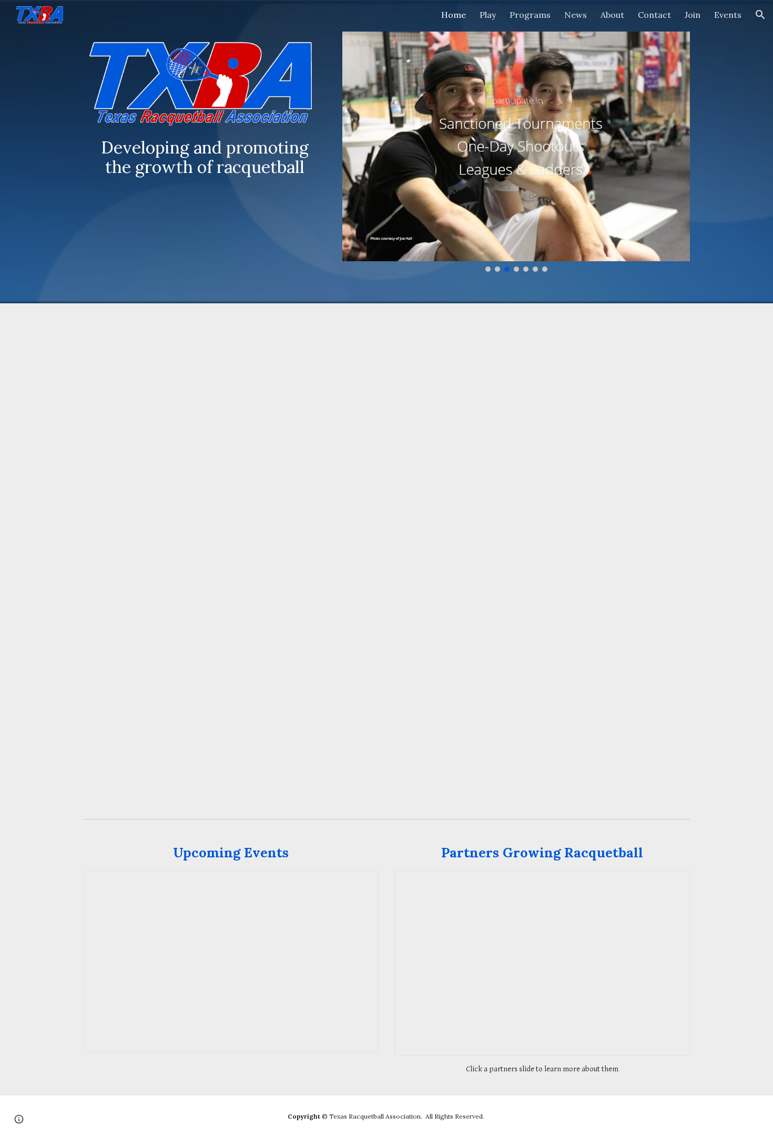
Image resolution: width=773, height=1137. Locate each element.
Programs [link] (530, 14)
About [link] (612, 14)
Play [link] (488, 14)
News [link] (575, 14)
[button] (760, 14)
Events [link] (727, 14)
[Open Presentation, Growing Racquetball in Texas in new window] (670, 883)
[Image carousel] (516, 152)
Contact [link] (654, 14)
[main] (205, 156)
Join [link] (692, 14)
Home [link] (453, 14)
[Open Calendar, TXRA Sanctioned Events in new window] (358, 883)
